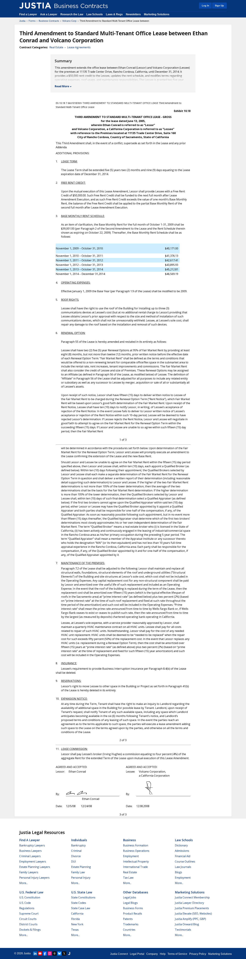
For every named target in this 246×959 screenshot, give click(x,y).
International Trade (135, 867)
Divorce (76, 856)
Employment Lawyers (32, 861)
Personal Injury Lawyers (34, 877)
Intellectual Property (136, 861)
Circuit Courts (27, 919)
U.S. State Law (81, 892)
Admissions (182, 851)
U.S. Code (25, 903)
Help (163, 953)
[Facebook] (45, 953)
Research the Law (71, 14)
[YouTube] (40, 953)
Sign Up (219, 5)
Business (129, 840)
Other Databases (135, 892)
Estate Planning (81, 867)
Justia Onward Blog (187, 924)
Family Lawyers (28, 872)
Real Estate (56, 47)
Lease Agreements (79, 47)
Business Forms (133, 908)
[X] (64, 953)
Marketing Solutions (156, 14)
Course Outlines (185, 861)
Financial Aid (182, 856)
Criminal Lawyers (30, 856)
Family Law (78, 872)
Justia (22, 20)
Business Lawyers (30, 851)
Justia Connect (119, 953)
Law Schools (94, 14)
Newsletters (133, 14)
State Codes (78, 903)
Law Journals (183, 867)
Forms (32, 20)
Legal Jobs (129, 897)
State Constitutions (83, 897)
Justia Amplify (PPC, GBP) (190, 919)
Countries (129, 929)
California (77, 913)
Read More (62, 86)
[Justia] (35, 6)
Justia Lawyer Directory (189, 903)
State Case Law (80, 908)
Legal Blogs (130, 903)
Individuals (79, 840)
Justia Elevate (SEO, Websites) (193, 913)
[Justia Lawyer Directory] (69, 953)
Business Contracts (49, 20)
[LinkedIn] (35, 953)
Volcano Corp (69, 20)
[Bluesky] (59, 953)
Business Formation (135, 845)
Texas (75, 929)
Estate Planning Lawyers (34, 867)
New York (77, 924)
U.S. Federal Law (31, 892)
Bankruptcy (78, 845)
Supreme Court (28, 913)
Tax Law (128, 877)
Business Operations (136, 851)
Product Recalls (132, 913)
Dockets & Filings (30, 929)
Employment (131, 856)
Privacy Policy (197, 953)
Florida (75, 919)
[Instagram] (50, 953)
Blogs (178, 872)
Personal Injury (80, 877)
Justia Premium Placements (192, 908)
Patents (128, 919)
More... (23, 883)
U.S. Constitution (29, 897)
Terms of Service (177, 953)
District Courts (28, 924)
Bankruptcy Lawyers (32, 845)
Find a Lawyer (28, 14)
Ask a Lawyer (49, 14)
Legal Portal (137, 953)
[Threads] (55, 953)
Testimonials (183, 929)
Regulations (26, 908)
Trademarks (130, 924)
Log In (205, 5)
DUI (73, 861)
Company (152, 953)
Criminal (76, 851)
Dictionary (181, 845)
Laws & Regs (114, 14)
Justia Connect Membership (192, 897)
